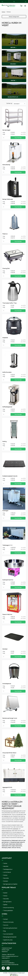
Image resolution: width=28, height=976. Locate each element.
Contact (5, 919)
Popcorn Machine (7, 614)
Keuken (5, 893)
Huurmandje (18, 137)
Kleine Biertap (6, 164)
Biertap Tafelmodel (7, 199)
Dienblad (4, 649)
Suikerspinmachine (7, 580)
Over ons (5, 925)
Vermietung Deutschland (10, 928)
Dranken (5, 881)
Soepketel (5, 337)
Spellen (5, 904)
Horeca (5, 875)
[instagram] (8, 968)
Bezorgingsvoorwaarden (10, 937)
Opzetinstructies (7, 940)
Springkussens (7, 901)
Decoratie (6, 878)
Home (3, 12)
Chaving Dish (6, 268)
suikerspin (15, 828)
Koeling (4, 441)
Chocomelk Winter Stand (9, 753)
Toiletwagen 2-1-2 (7, 545)
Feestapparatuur (7, 869)
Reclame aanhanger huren (9, 718)
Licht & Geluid (7, 872)
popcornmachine (6, 830)
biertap (6, 816)
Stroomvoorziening (8, 907)
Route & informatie (8, 922)
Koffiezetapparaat (7, 407)
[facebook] (3, 968)
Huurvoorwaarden (8, 934)
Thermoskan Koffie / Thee (9, 303)
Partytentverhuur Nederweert (11, 811)
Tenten (5, 863)
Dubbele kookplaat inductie (9, 476)
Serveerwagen (6, 130)
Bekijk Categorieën (14, 16)
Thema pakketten (8, 910)
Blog (4, 931)
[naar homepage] (8, 6)
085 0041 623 (10, 954)
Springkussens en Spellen (10, 884)
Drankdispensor (6, 683)
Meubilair (5, 866)
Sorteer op (9, 103)
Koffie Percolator (7, 372)
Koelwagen (5, 510)
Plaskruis (4, 234)
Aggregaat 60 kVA (7, 787)
